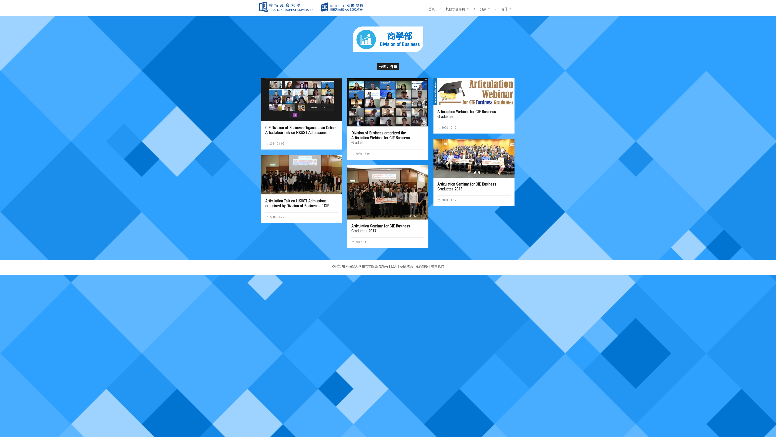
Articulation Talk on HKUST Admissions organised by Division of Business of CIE (297, 203)
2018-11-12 (449, 200)
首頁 (431, 9)
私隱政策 (406, 266)
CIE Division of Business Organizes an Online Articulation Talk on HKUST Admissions (300, 130)
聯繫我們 (437, 266)
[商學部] (388, 51)
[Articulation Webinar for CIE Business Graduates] (474, 91)
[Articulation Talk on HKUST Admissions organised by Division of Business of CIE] (301, 174)
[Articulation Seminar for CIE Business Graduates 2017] (387, 192)
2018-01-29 (276, 217)
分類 (483, 9)
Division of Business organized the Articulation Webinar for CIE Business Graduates (380, 137)
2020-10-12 (449, 127)
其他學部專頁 (455, 9)
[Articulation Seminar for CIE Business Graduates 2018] (474, 158)
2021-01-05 (276, 143)
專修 (504, 9)
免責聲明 (421, 266)
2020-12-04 (362, 154)
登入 (394, 266)
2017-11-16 (362, 242)
